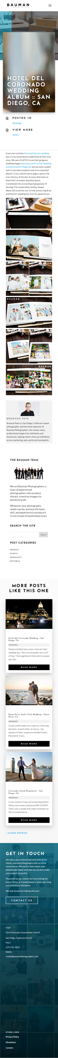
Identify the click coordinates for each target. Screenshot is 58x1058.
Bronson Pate (18, 419)
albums (15, 134)
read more (29, 667)
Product (14, 550)
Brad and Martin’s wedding (36, 153)
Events (14, 554)
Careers (9, 1047)
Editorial (15, 561)
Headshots (16, 557)
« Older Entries (16, 833)
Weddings (17, 123)
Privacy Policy (12, 1036)
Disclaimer (11, 1042)
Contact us (22, 900)
